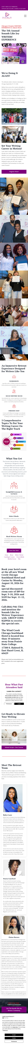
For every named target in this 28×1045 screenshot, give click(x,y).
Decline (14, 1038)
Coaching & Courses (9, 557)
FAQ (19, 559)
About (11, 555)
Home (6, 555)
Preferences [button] (5, 1030)
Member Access (12, 559)
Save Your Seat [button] (14, 550)
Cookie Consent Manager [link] (7, 1016)
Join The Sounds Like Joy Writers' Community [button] (14, 1009)
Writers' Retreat (19, 555)
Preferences (14, 1041)
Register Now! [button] (14, 172)
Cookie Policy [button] (15, 1027)
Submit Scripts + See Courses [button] (14, 747)
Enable (19, 703)
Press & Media (20, 557)
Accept (14, 1034)
